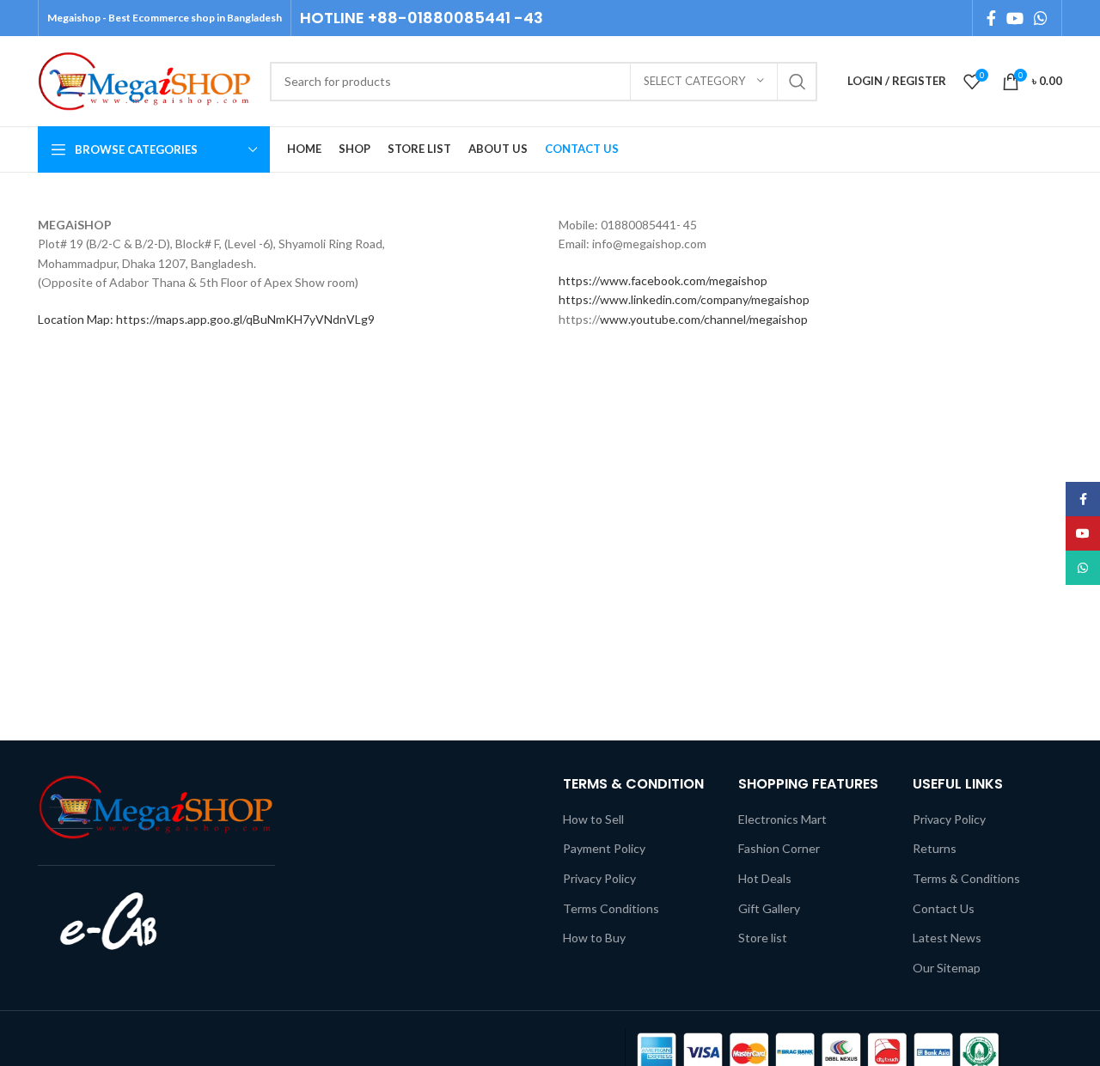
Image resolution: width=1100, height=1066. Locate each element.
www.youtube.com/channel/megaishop (704, 319)
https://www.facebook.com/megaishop (663, 280)
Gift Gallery (769, 908)
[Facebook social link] (991, 18)
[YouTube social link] (1015, 18)
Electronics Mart (782, 819)
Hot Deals (764, 878)
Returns (934, 848)
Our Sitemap (947, 967)
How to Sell (593, 819)
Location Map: (77, 319)
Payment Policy (604, 848)
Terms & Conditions (966, 878)
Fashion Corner (779, 848)
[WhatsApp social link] (1041, 18)
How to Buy (594, 937)
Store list (762, 937)
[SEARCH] (797, 81)
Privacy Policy (599, 878)
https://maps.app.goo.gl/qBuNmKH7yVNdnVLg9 (245, 319)
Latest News (947, 937)
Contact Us (944, 908)
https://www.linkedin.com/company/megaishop (684, 299)
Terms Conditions (611, 908)
